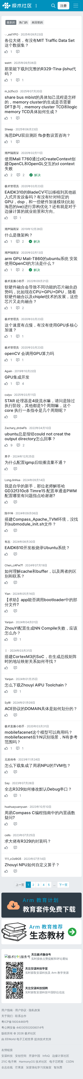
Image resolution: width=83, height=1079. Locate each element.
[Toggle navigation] (76, 6)
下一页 (63, 884)
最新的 (11, 22)
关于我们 (7, 1016)
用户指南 (7, 1010)
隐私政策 (34, 1010)
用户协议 (20, 1010)
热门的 (23, 22)
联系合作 (20, 1016)
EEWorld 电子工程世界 (19, 1039)
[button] (36, 5)
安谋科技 (7, 1055)
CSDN (70, 1061)
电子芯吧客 (56, 1061)
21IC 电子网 (9, 1061)
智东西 (58, 1067)
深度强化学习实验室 (38, 1067)
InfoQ (46, 1055)
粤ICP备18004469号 (15, 1021)
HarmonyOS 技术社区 (33, 1061)
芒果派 (19, 1067)
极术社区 (16, 6)
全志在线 (7, 1067)
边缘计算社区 (60, 1055)
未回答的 (37, 22)
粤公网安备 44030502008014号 (22, 1027)
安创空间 (20, 1055)
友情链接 (7, 1050)
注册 (63, 6)
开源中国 (34, 1055)
